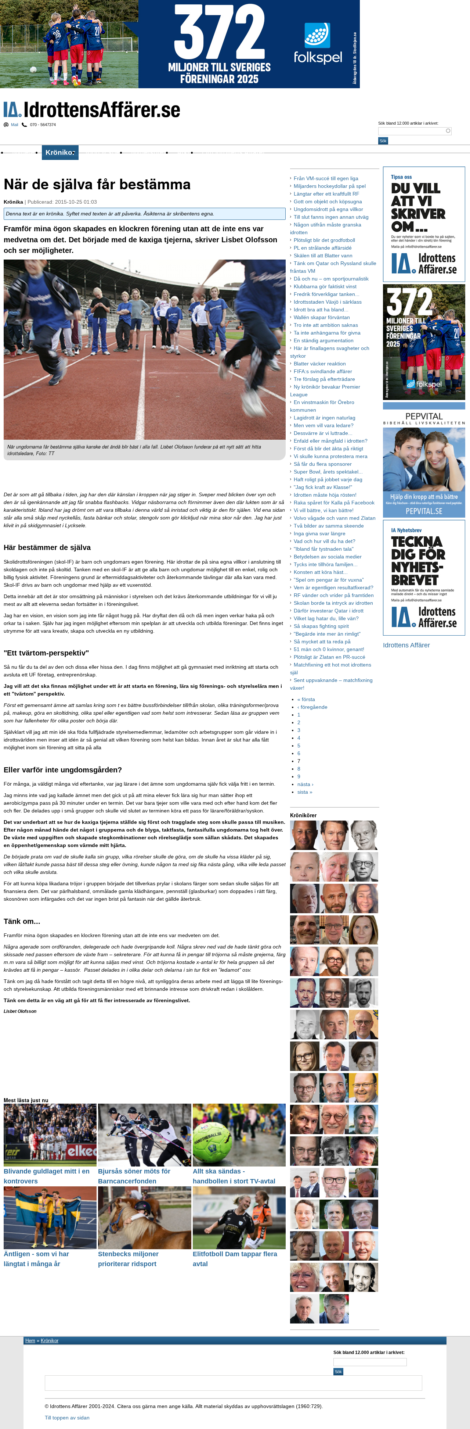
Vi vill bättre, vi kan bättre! (324, 510)
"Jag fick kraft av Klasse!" (323, 487)
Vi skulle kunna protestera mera (331, 456)
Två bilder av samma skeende (329, 526)
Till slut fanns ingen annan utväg (331, 217)
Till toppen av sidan (67, 1418)
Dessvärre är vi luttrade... (323, 433)
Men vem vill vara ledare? (324, 425)
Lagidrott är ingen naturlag (324, 418)
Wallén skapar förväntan (322, 317)
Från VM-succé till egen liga (326, 178)
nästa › (305, 784)
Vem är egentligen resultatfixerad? (333, 587)
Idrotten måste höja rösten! (325, 495)
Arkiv (185, 152)
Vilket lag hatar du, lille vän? (326, 618)
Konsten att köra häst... (321, 572)
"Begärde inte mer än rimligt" (327, 634)
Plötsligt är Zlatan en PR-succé (329, 657)
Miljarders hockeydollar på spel (330, 186)
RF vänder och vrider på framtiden (334, 595)
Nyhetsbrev (149, 152)
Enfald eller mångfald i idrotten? (331, 441)
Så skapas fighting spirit (321, 626)
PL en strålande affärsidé (323, 248)
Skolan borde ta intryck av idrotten (333, 603)
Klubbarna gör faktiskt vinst (325, 286)
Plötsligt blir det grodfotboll (324, 240)
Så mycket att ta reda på (322, 641)
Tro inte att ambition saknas (326, 325)
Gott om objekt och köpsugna (328, 201)
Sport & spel (102, 152)
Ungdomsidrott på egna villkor (328, 209)
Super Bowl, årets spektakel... (328, 472)
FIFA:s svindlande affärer (323, 371)
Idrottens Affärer (92, 109)
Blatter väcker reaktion (320, 364)
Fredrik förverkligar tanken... (326, 294)
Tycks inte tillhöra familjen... (326, 564)
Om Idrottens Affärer (233, 152)
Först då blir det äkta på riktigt (328, 448)
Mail (14, 124)
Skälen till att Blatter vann (323, 255)
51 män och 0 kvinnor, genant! (329, 649)
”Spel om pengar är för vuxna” (329, 580)
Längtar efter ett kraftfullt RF (326, 194)
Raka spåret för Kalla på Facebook (334, 502)
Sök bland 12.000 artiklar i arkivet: (408, 123)
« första (306, 699)
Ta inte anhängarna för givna (327, 333)
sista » (304, 792)
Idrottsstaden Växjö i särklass (328, 302)
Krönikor (60, 152)
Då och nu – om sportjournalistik (331, 279)
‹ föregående (312, 707)
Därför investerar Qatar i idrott (329, 611)
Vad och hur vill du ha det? (324, 541)
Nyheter (24, 152)
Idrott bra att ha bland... (321, 309)
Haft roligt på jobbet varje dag (328, 479)
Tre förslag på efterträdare (324, 379)
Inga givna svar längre (320, 533)
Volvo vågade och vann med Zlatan (335, 518)
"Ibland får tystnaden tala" (324, 549)
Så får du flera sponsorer (323, 464)
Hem (30, 1340)
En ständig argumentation (324, 340)
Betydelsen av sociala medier (328, 557)
